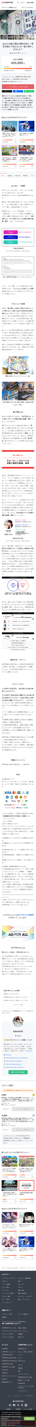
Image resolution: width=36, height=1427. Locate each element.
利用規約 (20, 1368)
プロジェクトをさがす (27, 7)
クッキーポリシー (22, 1391)
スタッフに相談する (23, 1314)
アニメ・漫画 (5, 1287)
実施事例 (20, 1334)
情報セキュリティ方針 (24, 1380)
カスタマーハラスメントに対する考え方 (25, 1387)
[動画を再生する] (18, 22)
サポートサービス (22, 1331)
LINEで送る (30, 91)
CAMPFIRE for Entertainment (9, 1361)
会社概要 (8, 1409)
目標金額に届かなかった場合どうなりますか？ (16, 997)
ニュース (20, 1354)
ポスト (8, 91)
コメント (32, 175)
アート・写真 (5, 1299)
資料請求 (4, 1317)
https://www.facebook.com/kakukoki (16, 1058)
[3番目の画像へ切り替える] (18, 37)
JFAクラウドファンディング (9, 1376)
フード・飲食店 (6, 1284)
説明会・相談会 (22, 1328)
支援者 (17, 175)
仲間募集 (25, 175)
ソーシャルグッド (6, 1302)
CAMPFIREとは (22, 1348)
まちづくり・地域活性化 (24, 1278)
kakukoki (14, 53)
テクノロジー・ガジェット (9, 1278)
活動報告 (9, 175)
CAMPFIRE (5, 1348)
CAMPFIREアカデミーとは (9, 1328)
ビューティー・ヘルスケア (25, 1296)
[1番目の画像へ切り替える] (3, 37)
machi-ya (4, 1379)
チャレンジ (23, 53)
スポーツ (20, 1287)
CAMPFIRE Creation (7, 1354)
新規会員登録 (30, 2)
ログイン (22, 2)
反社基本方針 (21, 1383)
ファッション (5, 1290)
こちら (23, 1011)
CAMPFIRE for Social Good (9, 1358)
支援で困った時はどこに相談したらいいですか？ (16, 1000)
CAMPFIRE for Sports (7, 1364)
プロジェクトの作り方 (7, 1334)
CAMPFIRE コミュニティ (8, 1352)
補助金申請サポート (7, 1382)
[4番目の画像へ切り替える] (25, 37)
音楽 (19, 1281)
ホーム (3, 176)
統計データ (21, 1337)
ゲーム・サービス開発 (7, 1293)
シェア (19, 91)
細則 (19, 1371)
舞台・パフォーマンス (24, 1299)
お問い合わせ (21, 1361)
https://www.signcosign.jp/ (14, 1064)
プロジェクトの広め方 (7, 1337)
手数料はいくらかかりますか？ (12, 994)
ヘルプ (20, 1358)
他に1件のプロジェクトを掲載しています (19, 1040)
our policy (18, 1425)
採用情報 (18, 1409)
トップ (3, 1267)
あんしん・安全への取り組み (25, 1352)
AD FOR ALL (5, 1370)
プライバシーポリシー (24, 1374)
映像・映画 (21, 1290)
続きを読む (28, 1051)
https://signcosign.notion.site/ (15, 1067)
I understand (29, 1418)
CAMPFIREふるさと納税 (8, 1367)
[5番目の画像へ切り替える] (32, 37)
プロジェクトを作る (7, 1314)
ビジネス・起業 (6, 1296)
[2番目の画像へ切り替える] (10, 37)
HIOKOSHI (4, 1373)
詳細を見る (5, 1109)
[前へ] (2, 22)
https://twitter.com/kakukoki (14, 1061)
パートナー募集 (28, 1409)
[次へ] (33, 22)
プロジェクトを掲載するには (9, 7)
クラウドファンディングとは (9, 1331)
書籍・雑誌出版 (22, 1293)
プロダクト (5, 1281)
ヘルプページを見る (18, 1004)
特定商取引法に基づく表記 (25, 1377)
